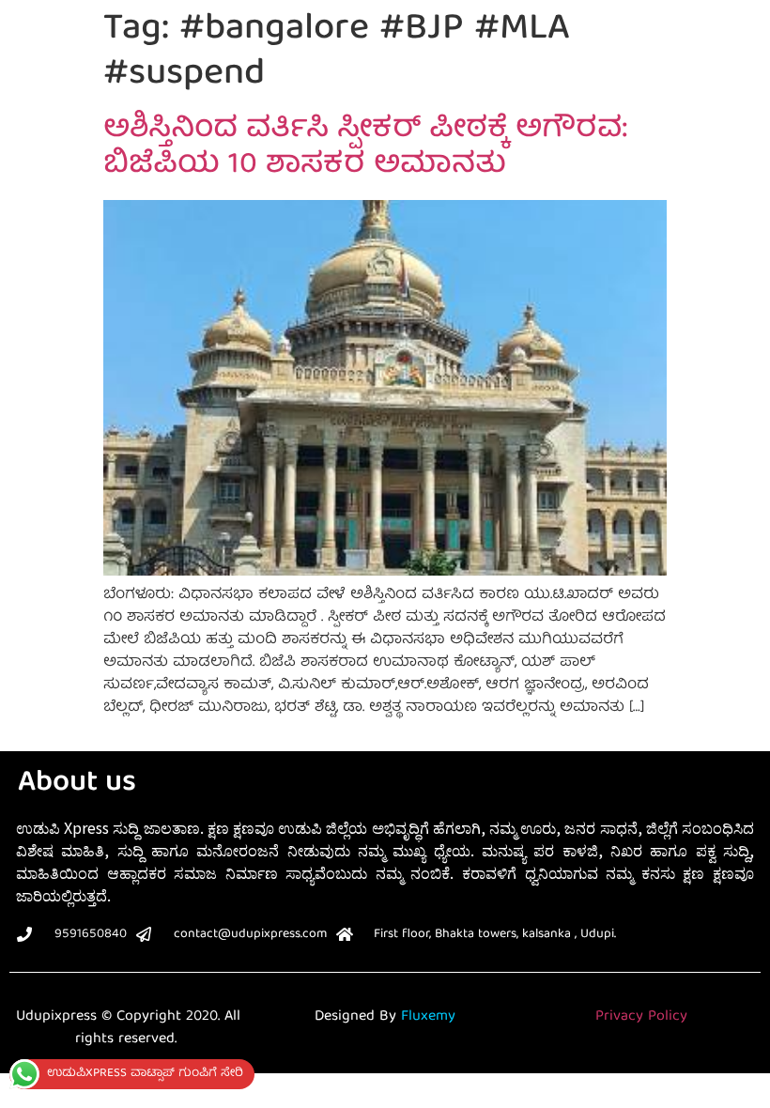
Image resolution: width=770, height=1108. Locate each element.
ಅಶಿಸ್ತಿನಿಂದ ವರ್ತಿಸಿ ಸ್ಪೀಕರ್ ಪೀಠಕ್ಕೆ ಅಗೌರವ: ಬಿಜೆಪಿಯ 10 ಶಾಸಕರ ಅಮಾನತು (365, 148)
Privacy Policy (641, 1017)
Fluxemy (428, 1017)
